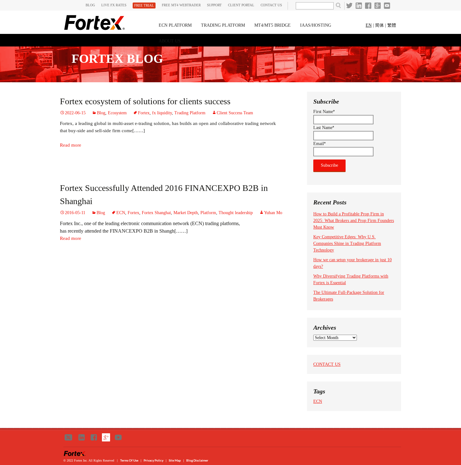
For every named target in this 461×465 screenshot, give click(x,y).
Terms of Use (129, 460)
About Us (170, 41)
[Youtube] (387, 6)
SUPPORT (214, 5)
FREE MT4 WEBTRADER (181, 5)
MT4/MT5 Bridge (272, 25)
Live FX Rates (113, 5)
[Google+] (377, 6)
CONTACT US (327, 364)
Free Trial (144, 5)
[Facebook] (368, 6)
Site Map (175, 460)
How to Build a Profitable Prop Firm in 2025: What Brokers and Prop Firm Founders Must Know (353, 221)
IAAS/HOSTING (315, 25)
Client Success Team (235, 113)
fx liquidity (162, 113)
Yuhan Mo (273, 212)
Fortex (144, 113)
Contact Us (271, 5)
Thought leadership (236, 212)
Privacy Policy (154, 460)
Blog (90, 5)
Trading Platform (223, 25)
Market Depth (185, 212)
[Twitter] (349, 6)
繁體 (391, 25)
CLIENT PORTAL (241, 5)
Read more (70, 145)
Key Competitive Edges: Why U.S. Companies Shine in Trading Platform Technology (347, 243)
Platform (208, 212)
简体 (379, 25)
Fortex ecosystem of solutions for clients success (145, 101)
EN (369, 25)
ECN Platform (175, 25)
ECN (120, 212)
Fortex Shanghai (156, 212)
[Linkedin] (359, 6)
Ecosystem (117, 113)
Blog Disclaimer (197, 460)
